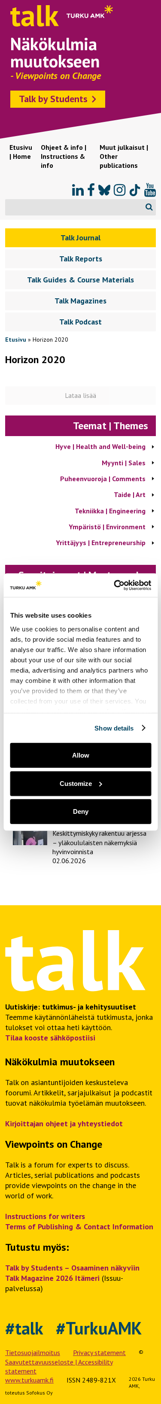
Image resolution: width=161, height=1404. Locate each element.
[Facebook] (91, 190)
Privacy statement (99, 1352)
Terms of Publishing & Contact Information (79, 1226)
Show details (114, 727)
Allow (80, 755)
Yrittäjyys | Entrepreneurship (101, 542)
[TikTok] (135, 190)
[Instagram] (119, 190)
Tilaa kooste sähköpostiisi (50, 1038)
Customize (76, 783)
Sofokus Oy (39, 1392)
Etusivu (15, 339)
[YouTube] (150, 190)
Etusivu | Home (20, 152)
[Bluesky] (104, 190)
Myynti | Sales (124, 462)
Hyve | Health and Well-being (100, 446)
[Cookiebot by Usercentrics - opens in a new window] (114, 585)
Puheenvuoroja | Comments (103, 478)
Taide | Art (130, 494)
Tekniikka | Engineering (110, 510)
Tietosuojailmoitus (32, 1352)
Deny (80, 811)
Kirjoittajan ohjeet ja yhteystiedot (64, 1123)
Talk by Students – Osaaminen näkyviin (72, 1268)
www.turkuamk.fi (29, 1380)
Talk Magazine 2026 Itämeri (52, 1278)
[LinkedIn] (78, 190)
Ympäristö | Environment (107, 526)
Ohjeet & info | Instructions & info (63, 156)
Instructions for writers (45, 1216)
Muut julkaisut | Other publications (124, 156)
